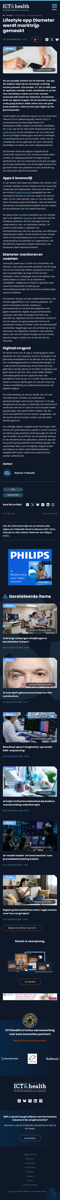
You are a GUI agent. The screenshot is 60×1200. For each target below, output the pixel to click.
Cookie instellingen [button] (30, 1185)
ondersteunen (10, 132)
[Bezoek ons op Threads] (19, 1100)
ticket (6, 535)
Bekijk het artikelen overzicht (22, 927)
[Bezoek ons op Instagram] (40, 1100)
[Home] (3, 15)
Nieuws (10, 15)
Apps (13, 489)
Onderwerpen (30, 1163)
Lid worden (30, 981)
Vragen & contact (30, 1154)
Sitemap (30, 1176)
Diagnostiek (13, 495)
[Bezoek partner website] (24, 1058)
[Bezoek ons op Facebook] (30, 1100)
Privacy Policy (30, 1167)
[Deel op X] (52, 39)
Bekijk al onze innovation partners (30, 1040)
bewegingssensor (23, 192)
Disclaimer (30, 1172)
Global (30, 1180)
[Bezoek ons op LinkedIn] (35, 1100)
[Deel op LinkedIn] (47, 504)
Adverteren (30, 1159)
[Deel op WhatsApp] (53, 504)
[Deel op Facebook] (42, 504)
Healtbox (27, 218)
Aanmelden (30, 1138)
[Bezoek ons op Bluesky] (24, 1100)
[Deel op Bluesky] (57, 39)
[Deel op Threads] (46, 39)
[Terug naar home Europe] (16, 7)
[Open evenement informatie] (52, 1192)
